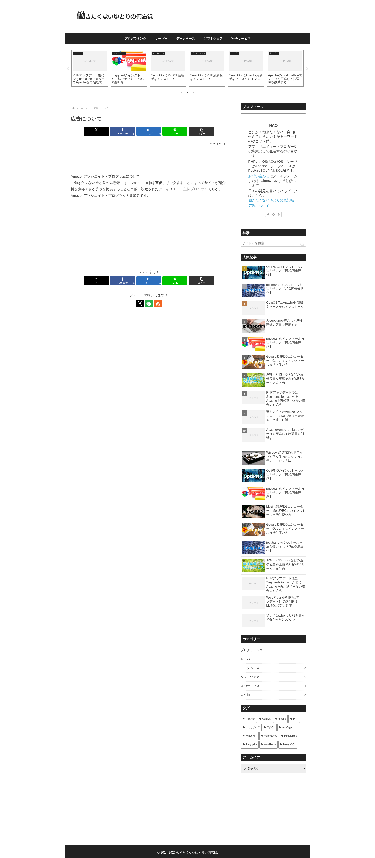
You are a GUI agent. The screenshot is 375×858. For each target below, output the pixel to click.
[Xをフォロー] (140, 303)
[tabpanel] (89, 68)
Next (307, 69)
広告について (258, 206)
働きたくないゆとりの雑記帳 (271, 200)
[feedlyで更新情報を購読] (273, 214)
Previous (68, 69)
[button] (201, 131)
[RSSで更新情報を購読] (158, 303)
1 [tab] (182, 93)
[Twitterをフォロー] (267, 214)
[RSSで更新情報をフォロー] (279, 214)
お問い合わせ (258, 176)
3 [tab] (193, 93)
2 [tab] (187, 93)
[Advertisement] (149, 158)
